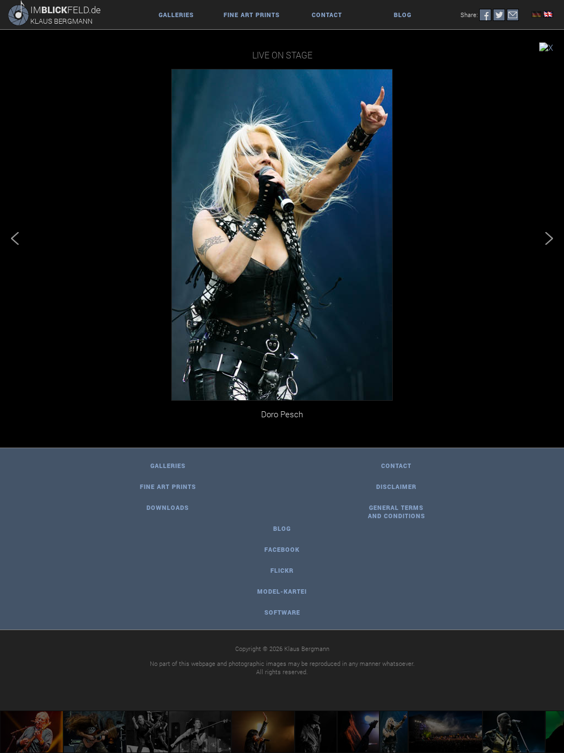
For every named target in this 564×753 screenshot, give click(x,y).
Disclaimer (396, 486)
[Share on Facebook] (485, 15)
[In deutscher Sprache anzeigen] (535, 14)
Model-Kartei (282, 591)
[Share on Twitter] (499, 15)
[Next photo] (546, 238)
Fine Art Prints (252, 14)
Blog (402, 14)
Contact (327, 14)
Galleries (176, 14)
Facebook (282, 549)
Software (282, 612)
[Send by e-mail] (513, 15)
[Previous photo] (17, 238)
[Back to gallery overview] (546, 47)
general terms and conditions (396, 511)
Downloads (168, 507)
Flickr (282, 570)
